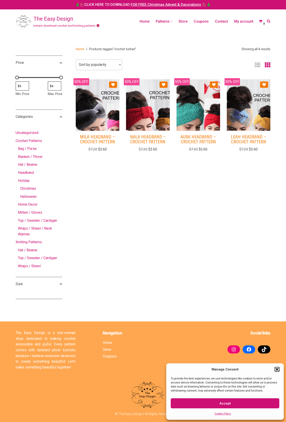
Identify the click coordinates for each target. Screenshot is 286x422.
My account (243, 21)
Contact (221, 21)
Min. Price (22, 94)
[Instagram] (233, 349)
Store (183, 21)
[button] (277, 369)
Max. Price (55, 94)
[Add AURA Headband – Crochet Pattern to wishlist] (214, 85)
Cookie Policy (222, 413)
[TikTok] (264, 349)
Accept (225, 403)
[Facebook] (249, 349)
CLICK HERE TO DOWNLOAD (142, 4)
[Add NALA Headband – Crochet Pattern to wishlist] (164, 85)
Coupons (201, 21)
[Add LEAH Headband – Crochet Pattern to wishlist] (264, 85)
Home (144, 21)
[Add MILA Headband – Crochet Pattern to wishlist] (113, 85)
